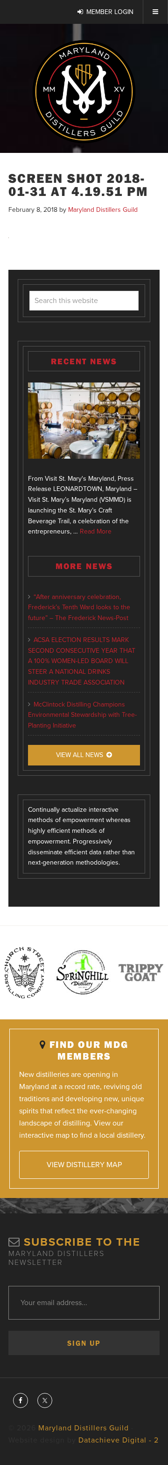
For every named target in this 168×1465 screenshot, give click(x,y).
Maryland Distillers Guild (84, 91)
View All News (79, 755)
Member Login (109, 12)
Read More (96, 531)
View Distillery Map (84, 1164)
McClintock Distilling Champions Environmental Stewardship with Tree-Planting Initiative (82, 715)
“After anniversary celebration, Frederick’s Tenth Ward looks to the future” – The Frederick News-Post (79, 607)
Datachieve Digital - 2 (118, 1440)
